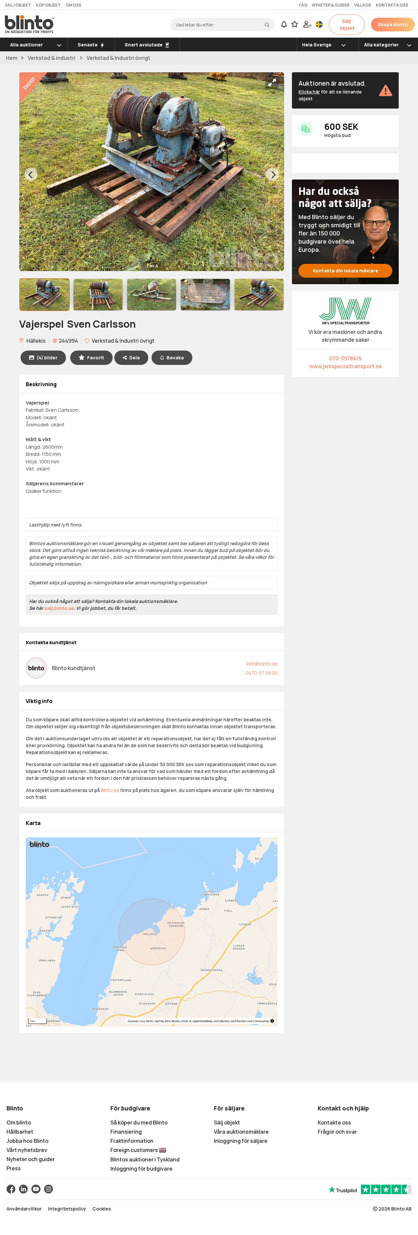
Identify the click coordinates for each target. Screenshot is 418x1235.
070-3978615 (345, 358)
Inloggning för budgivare (141, 1168)
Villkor (362, 5)
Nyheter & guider (330, 5)
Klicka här (309, 92)
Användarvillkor (24, 1209)
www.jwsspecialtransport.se (345, 366)
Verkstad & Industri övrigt (118, 57)
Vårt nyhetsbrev (27, 1150)
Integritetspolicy (67, 1209)
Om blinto (19, 1122)
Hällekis (35, 340)
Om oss (73, 5)
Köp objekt (48, 5)
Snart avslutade (144, 45)
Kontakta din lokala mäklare (345, 270)
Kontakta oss (392, 5)
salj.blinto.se (59, 608)
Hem (11, 57)
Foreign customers (134, 1150)
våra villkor (256, 557)
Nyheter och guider (31, 1159)
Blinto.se (110, 790)
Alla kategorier (381, 45)
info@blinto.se (262, 663)
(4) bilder (47, 357)
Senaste (88, 45)
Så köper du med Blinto (139, 1122)
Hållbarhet (20, 1131)
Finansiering (126, 1131)
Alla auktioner (26, 45)
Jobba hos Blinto (27, 1140)
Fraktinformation (131, 1140)
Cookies (101, 1209)
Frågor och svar (337, 1131)
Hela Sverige (316, 45)
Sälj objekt (18, 5)
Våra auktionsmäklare (241, 1131)
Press (14, 1168)
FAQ (303, 5)
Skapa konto (393, 24)
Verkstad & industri (51, 57)
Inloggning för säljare (240, 1140)
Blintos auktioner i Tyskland (145, 1159)
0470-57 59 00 (262, 673)
